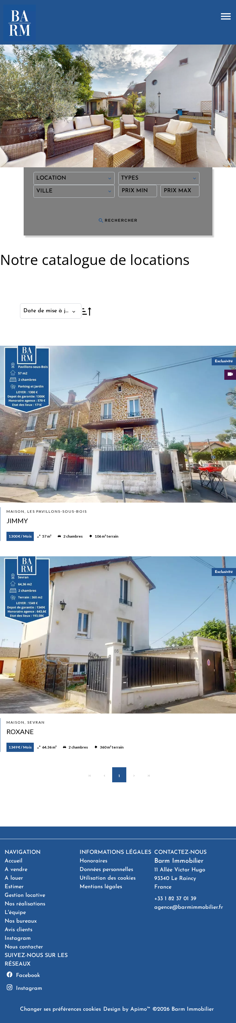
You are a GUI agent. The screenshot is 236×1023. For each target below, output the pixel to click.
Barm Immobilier (178, 861)
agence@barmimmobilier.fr (188, 907)
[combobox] (74, 178)
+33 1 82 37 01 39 (175, 899)
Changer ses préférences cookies (60, 1009)
